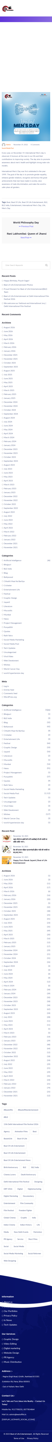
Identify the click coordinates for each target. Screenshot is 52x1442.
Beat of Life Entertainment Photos (18, 285)
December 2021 (10, 544)
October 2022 (10, 504)
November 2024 (11, 406)
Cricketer (8, 586)
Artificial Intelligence (12, 560)
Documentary (28, 1196)
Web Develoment (11, 661)
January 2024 (9, 445)
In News (8, 1320)
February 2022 (10, 536)
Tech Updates (9, 648)
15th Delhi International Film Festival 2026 (21, 1124)
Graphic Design (10, 598)
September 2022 (11, 508)
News (6, 619)
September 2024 (11, 414)
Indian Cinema (9, 1225)
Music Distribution (13, 1362)
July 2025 (8, 375)
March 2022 (9, 532)
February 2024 (10, 441)
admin (8, 145)
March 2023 (9, 485)
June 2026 (8, 331)
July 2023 (8, 469)
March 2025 (9, 390)
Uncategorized (10, 652)
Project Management (13, 623)
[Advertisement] (26, 64)
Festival (7, 594)
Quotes (7, 631)
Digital (20, 1189)
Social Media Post (8, 148)
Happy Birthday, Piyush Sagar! (16, 281)
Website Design (11, 1353)
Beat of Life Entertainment (32, 202)
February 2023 (10, 489)
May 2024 (8, 430)
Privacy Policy (10, 1316)
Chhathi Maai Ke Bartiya (14, 581)
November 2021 (11, 547)
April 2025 (8, 386)
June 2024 (8, 426)
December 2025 (10, 355)
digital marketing (11, 1196)
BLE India (5, 205)
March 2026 (9, 343)
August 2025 (9, 371)
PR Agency (8, 1239)
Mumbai (7, 615)
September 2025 (11, 367)
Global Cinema (10, 1218)
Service (20, 1239)
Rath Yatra (8, 636)
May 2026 (8, 335)
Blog (6, 573)
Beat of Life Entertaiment (14, 1146)
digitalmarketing (34, 1189)
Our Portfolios (10, 1311)
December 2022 (10, 496)
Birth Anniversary (11, 1167)
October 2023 (10, 457)
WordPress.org (10, 697)
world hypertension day (14, 673)
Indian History (26, 1225)
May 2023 (8, 477)
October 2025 (10, 363)
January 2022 (9, 540)
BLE (45, 202)
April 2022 (8, 528)
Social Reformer (34, 1254)
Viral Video (8, 656)
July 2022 (8, 516)
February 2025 (10, 394)
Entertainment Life (12, 590)
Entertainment (15, 205)
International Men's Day (31, 205)
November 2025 (11, 359)
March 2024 (9, 437)
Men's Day (6, 208)
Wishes (7, 665)
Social (6, 1246)
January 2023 (9, 492)
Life (43, 205)
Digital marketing (12, 1348)
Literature (8, 606)
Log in (6, 686)
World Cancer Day (12, 669)
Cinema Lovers (10, 1175)
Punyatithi (8, 627)
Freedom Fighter (25, 1210)
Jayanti (7, 602)
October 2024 (10, 410)
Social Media (19, 1246)
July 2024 (8, 422)
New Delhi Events (21, 1232)
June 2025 (8, 379)
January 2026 (9, 351)
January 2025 (9, 398)
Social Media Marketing (14, 640)
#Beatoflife (8, 1110)
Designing (38, 1182)
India (34, 1218)
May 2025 (8, 382)
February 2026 (10, 347)
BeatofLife (8, 1139)
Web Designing (10, 1261)
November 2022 (11, 500)
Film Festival (9, 1210)
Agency (7, 1132)
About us (8, 1302)
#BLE (6, 1117)
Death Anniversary (28, 1175)
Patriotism (37, 1232)
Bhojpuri (7, 565)
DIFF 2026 (8, 1189)
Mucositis (8, 611)
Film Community (26, 1203)
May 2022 (8, 524)
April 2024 (8, 434)
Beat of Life (16, 202)
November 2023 (11, 453)
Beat (8, 202)
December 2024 (10, 402)
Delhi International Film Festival (16, 1182)
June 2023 (8, 473)
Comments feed (10, 693)
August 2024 (9, 418)
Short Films (32, 1239)
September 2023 (11, 461)
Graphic (24, 1218)
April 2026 (8, 339)
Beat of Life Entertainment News (17, 1160)
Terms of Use (19, 1438)
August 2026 (9, 327)
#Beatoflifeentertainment (28, 1110)
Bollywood (8, 577)
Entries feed (9, 690)
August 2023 (9, 465)
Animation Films (21, 1132)
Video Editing (10, 1344)
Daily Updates (10, 1307)
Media (6, 1232)
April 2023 (8, 481)
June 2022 (8, 520)
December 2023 (10, 449)
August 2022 (9, 512)
